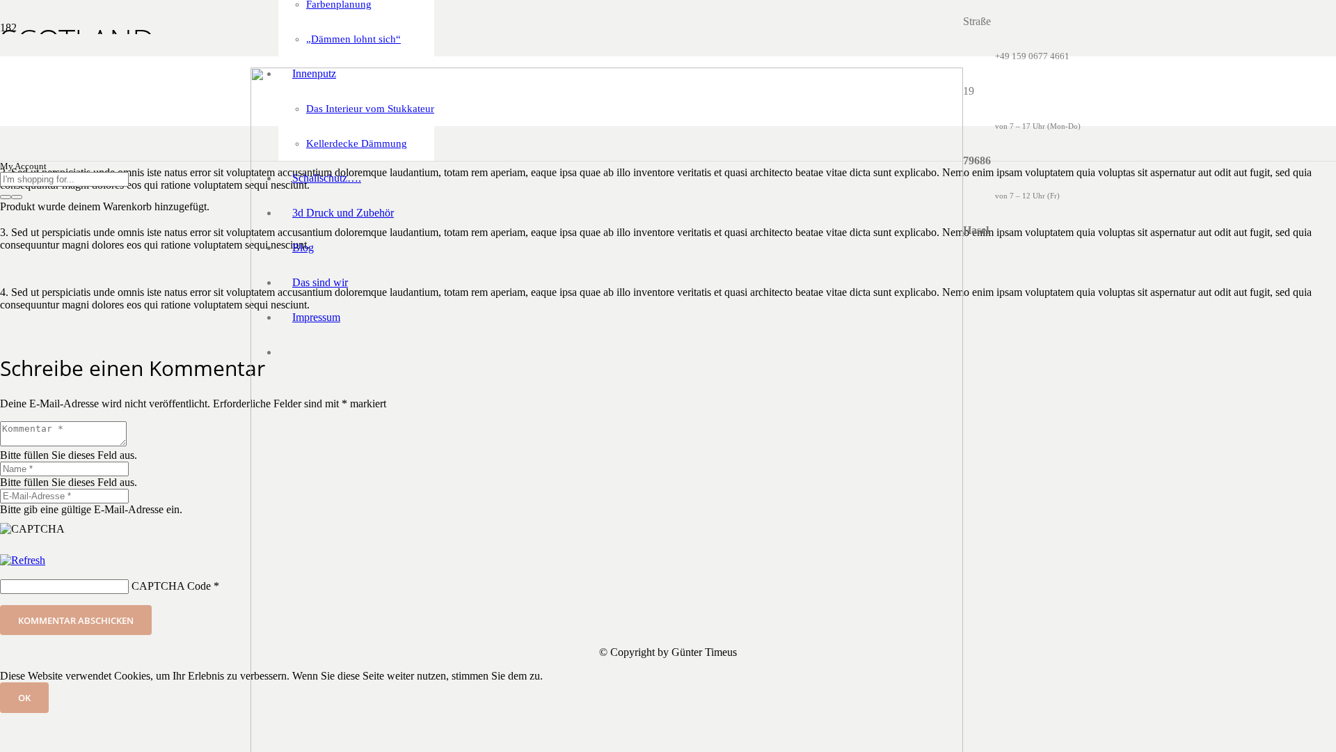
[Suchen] (5, 197)
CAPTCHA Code (171, 586)
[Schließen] (16, 197)
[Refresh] (22, 560)
